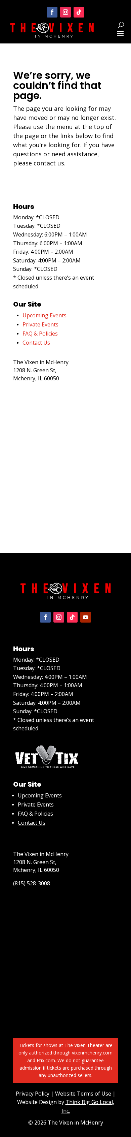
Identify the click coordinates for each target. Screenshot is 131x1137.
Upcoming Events (40, 795)
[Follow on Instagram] (65, 12)
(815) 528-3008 (31, 392)
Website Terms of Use (83, 1093)
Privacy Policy (32, 1093)
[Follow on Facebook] (52, 12)
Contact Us (31, 822)
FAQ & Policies (40, 333)
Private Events (40, 324)
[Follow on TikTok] (79, 12)
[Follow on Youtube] (85, 617)
